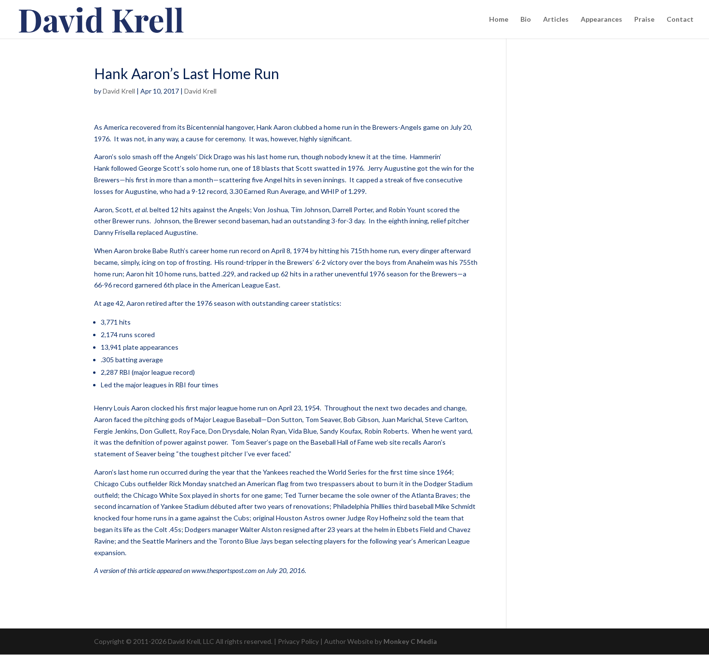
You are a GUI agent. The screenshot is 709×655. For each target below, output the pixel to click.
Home (498, 19)
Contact (680, 19)
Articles (556, 19)
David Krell (119, 91)
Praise (644, 19)
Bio (525, 19)
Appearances (601, 19)
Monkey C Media (410, 641)
